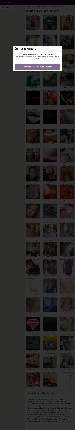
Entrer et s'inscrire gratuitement (37, 67)
